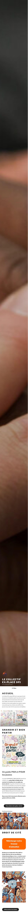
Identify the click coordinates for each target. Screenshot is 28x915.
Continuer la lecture (7, 811)
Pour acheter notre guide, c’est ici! (14, 805)
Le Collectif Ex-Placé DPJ (11, 681)
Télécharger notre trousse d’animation (14, 844)
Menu (14, 688)
